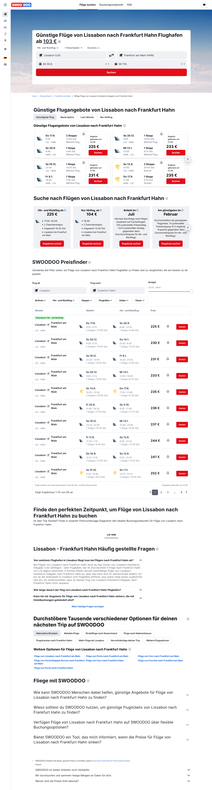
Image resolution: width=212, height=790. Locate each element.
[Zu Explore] (5, 40)
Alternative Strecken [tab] (47, 633)
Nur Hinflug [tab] (106, 117)
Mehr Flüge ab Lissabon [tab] (91, 640)
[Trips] (5, 49)
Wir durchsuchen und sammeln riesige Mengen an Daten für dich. (73, 775)
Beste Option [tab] (67, 117)
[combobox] (48, 47)
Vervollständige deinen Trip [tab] (125, 640)
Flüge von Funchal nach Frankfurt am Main (160, 660)
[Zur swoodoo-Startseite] (21, 5)
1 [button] (155, 492)
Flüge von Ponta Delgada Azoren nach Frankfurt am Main (59, 662)
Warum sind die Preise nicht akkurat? (57, 781)
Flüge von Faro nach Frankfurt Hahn (105, 660)
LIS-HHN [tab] (111, 534)
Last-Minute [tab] (87, 117)
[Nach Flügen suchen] (5, 14)
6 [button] (181, 492)
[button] (5, 4)
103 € (50, 41)
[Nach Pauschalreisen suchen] (5, 34)
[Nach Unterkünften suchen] (5, 21)
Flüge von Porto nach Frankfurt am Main (107, 656)
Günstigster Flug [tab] (45, 117)
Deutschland (45, 96)
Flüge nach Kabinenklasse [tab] (137, 633)
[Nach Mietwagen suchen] (5, 27)
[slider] (191, 291)
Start (34, 96)
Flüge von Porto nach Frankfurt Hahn (53, 668)
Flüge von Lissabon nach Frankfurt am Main (57, 656)
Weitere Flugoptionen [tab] (157, 640)
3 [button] (168, 492)
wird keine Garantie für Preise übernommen (111, 761)
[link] (52, 244)
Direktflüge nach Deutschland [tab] (101, 633)
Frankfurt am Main (63, 96)
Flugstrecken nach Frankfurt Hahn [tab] (54, 640)
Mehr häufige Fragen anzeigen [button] (88, 606)
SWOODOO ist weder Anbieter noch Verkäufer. (62, 769)
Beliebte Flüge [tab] (71, 633)
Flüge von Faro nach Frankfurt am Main (158, 656)
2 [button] (161, 492)
